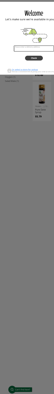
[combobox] (34, 48)
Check (34, 58)
